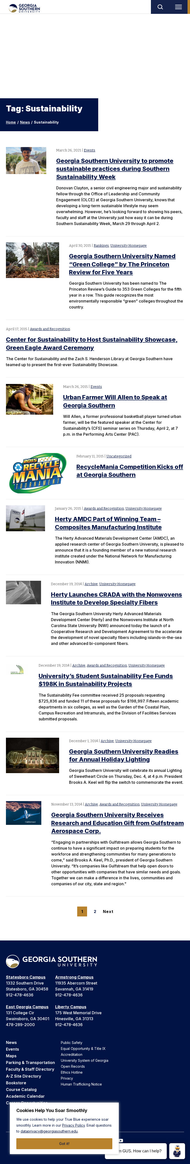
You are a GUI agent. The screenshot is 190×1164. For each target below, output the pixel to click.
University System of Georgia (84, 1060)
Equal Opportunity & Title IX (83, 1048)
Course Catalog (21, 1089)
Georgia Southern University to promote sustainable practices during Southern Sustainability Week (114, 168)
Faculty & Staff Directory (30, 1069)
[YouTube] (120, 1140)
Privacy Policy (73, 1125)
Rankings (101, 246)
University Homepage (128, 246)
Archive (91, 584)
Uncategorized (118, 456)
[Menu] (179, 7)
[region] (64, 1128)
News (25, 122)
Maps (11, 1055)
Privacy (67, 1078)
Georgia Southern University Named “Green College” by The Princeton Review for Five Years (122, 264)
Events (89, 150)
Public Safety (71, 1042)
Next (108, 911)
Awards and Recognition (50, 329)
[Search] (160, 7)
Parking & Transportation (30, 1062)
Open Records (73, 1066)
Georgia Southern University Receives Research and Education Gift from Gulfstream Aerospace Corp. (117, 823)
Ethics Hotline (72, 1072)
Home (11, 122)
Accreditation (71, 1054)
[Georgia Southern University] (24, 8)
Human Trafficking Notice (81, 1084)
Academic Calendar (25, 1096)
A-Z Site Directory (23, 1076)
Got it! (64, 1143)
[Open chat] (177, 1151)
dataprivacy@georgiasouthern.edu (49, 1131)
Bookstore (16, 1082)
